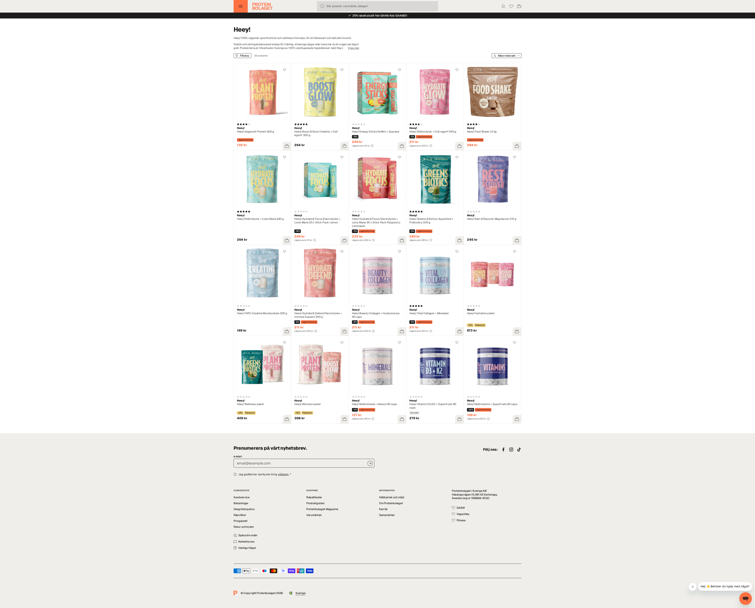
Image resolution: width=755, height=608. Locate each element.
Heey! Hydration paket (481, 313)
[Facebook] (503, 450)
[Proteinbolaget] (262, 6)
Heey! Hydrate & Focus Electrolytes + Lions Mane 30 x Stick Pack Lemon (317, 220)
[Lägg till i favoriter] (284, 69)
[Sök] (322, 6)
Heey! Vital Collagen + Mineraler (429, 313)
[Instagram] (511, 450)
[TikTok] (519, 450)
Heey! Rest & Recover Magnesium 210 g (492, 219)
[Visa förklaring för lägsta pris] (372, 145)
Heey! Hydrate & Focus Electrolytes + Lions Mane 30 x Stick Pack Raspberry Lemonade (376, 222)
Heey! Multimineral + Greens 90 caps (374, 404)
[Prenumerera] (370, 463)
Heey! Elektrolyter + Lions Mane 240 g (260, 219)
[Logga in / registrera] (503, 6)
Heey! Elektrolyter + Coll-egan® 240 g (432, 131)
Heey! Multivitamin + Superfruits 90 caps (492, 404)
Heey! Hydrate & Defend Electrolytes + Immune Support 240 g (318, 315)
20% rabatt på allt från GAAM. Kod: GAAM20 (380, 15)
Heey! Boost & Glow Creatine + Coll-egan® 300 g (316, 133)
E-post (238, 456)
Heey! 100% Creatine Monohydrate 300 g (262, 313)
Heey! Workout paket (307, 404)
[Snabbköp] (287, 146)
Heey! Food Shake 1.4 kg (482, 131)
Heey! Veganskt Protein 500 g (255, 131)
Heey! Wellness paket (250, 404)
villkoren (283, 474)
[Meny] (241, 6)
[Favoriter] (511, 6)
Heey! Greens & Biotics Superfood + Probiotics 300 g (431, 220)
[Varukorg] (519, 6)
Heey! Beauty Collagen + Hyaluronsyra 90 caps (376, 315)
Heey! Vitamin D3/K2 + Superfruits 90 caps (432, 405)
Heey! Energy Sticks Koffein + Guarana (375, 131)
